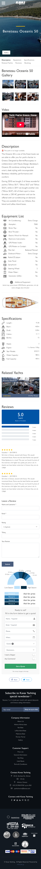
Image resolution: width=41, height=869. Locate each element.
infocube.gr (20, 864)
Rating (4, 522)
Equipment (17, 60)
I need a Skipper (10, 655)
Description (6, 60)
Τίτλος (4, 532)
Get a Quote (20, 666)
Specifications (29, 60)
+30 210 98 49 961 (18, 785)
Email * (4, 513)
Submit (7, 564)
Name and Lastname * (9, 504)
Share (15, 679)
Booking (27, 62)
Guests (9, 643)
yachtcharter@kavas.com (22, 788)
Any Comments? (10, 659)
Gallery (6, 52)
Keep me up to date (31, 709)
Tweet (27, 679)
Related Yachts (7, 62)
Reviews (18, 62)
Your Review (6, 541)
